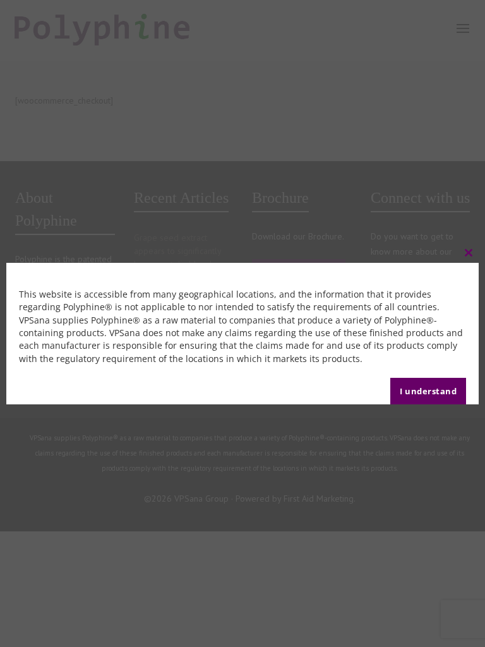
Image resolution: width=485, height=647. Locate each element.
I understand (428, 391)
